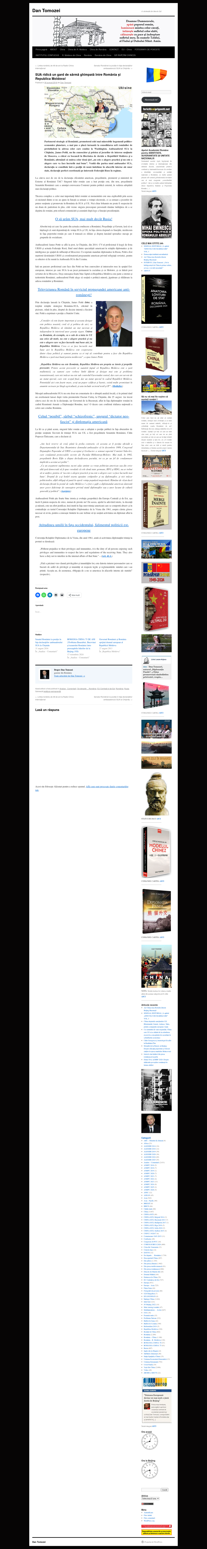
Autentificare (148, 1512)
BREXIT (147, 1203)
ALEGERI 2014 (150, 1146)
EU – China (127, 49)
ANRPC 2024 (149, 1184)
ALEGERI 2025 (150, 1159)
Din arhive (147, 1260)
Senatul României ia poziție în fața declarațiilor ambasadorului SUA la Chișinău (113, 66)
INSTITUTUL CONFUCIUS (47, 55)
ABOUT (53, 49)
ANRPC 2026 (149, 1189)
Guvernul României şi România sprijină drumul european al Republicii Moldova (112, 642)
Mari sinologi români (151, 1307)
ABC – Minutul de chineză (153, 1140)
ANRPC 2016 (149, 1165)
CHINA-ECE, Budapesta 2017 (155, 1222)
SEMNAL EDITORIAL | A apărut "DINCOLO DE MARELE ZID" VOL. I (156, 249)
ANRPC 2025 (149, 1187)
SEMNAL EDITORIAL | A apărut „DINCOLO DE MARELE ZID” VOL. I (156, 1016)
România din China (103, 55)
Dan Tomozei (46, 10)
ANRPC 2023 (149, 1181)
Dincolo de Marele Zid (152, 1271)
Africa (146, 1143)
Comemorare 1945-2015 (152, 1236)
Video (146, 1370)
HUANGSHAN (150, 1296)
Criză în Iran (148, 1250)
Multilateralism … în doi (152, 1310)
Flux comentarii (149, 1518)
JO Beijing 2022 (150, 1304)
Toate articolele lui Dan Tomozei (69, 675)
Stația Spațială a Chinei (152, 1356)
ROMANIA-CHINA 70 (152, 1342)
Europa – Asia (149, 1285)
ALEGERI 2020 (150, 1154)
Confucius (147, 1239)
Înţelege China (149, 1299)
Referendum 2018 (150, 1326)
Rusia (126, 688)
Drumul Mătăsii (149, 1274)
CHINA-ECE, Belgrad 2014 (154, 1217)
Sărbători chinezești (151, 1353)
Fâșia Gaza (148, 1288)
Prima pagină (41, 49)
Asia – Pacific (149, 1200)
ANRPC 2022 (149, 1179)
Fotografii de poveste (151, 1291)
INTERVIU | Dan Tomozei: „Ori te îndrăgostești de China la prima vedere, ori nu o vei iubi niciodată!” (158, 265)
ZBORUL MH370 (150, 1372)
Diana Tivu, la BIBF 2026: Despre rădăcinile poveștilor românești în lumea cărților (156, 1062)
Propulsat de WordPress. (153, 1542)
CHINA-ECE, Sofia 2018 (153, 1228)
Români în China (150, 1331)
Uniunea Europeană (151, 1362)
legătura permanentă (52, 691)
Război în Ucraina (150, 1323)
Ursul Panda (148, 1364)
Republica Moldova (151, 1329)
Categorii (146, 1137)
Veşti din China (149, 1367)
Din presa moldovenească (153, 1266)
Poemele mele (149, 1315)
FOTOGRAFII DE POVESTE (147, 49)
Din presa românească (152, 1269)
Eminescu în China (150, 1277)
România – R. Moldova (152, 1340)
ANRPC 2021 (149, 1176)
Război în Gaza (149, 1321)
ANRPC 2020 (149, 1173)
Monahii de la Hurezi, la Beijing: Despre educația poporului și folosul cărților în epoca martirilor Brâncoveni (157, 1048)
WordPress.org (149, 1520)
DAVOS (147, 1252)
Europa (146, 1282)
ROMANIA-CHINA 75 (152, 1345)
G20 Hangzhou (149, 1293)
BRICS (146, 1206)
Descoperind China (151, 1258)
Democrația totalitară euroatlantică (156, 254)
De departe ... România (86, 688)
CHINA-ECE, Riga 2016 (153, 1225)
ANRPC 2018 (149, 1168)
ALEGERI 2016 (150, 1148)
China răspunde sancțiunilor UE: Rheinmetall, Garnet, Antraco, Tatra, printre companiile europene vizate (157, 1024)
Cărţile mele (148, 1209)
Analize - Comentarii (68, 688)
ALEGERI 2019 (150, 1151)
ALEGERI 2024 (150, 1157)
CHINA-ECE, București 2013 (154, 1220)
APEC (146, 1192)
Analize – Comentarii (151, 1162)
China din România (98, 49)
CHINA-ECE (149, 1214)
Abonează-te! (151, 100)
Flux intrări (148, 1515)
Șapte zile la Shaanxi (151, 1351)
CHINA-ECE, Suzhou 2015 (154, 1230)
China (62, 49)
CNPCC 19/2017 (150, 1233)
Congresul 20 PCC (150, 1241)
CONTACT (114, 49)
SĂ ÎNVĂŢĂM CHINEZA (125, 55)
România (88, 55)
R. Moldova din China (71, 55)
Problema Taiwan (150, 1318)
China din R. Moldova (77, 49)
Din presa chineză (150, 1263)
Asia (145, 1198)
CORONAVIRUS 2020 (152, 1244)
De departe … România (152, 1255)
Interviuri (147, 1301)
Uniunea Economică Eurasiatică (155, 1359)
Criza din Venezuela (151, 1247)
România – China (150, 1337)
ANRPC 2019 (149, 1170)
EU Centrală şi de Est (106, 688)
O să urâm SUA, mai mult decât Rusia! (83, 218)
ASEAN (147, 1195)
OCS (145, 1312)
